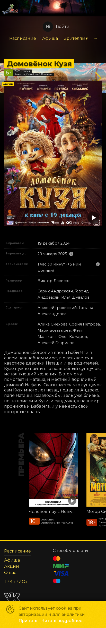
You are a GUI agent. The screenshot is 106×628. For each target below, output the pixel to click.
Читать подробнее (61, 620)
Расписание (22, 38)
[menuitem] (22, 38)
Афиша (50, 38)
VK (12, 597)
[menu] (53, 38)
